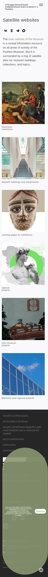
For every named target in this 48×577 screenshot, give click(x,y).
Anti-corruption (13, 439)
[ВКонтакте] (5, 30)
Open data (9, 445)
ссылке (19, 515)
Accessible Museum (15, 421)
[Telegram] (18, 30)
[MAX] (24, 30)
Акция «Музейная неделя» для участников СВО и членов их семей (22, 430)
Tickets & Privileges (15, 416)
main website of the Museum (26, 39)
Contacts (9, 450)
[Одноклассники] (11, 30)
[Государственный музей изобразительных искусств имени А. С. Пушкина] (22, 9)
